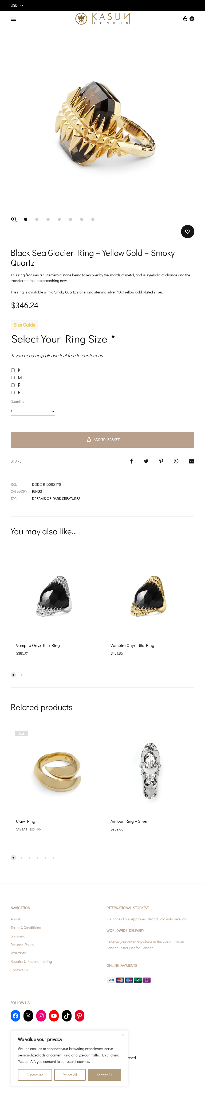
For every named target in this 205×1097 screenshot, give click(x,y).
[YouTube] (54, 1016)
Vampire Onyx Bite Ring (38, 645)
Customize (35, 1074)
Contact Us (19, 969)
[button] (14, 219)
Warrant (17, 952)
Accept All (104, 1074)
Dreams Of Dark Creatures (56, 498)
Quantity (17, 401)
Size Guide (24, 324)
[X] (28, 1016)
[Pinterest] (79, 1016)
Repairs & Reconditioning (31, 961)
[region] (69, 1058)
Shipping (18, 936)
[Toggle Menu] (13, 19)
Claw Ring (25, 821)
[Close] (122, 1035)
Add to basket (107, 439)
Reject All (70, 1074)
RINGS (37, 491)
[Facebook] (15, 1016)
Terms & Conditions (26, 927)
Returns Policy (22, 944)
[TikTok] (67, 1016)
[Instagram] (41, 1016)
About (15, 918)
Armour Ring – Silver (129, 821)
